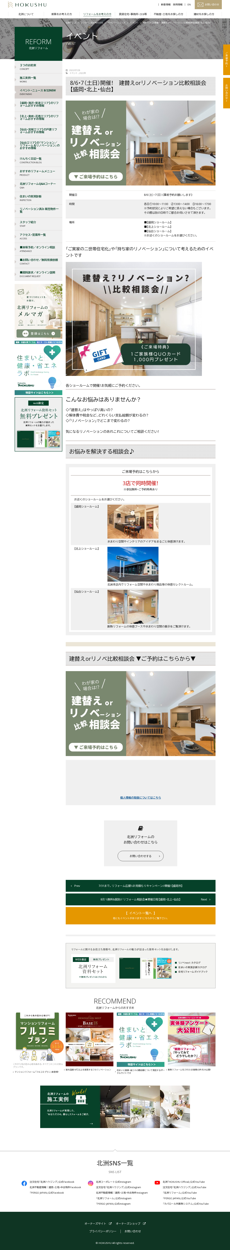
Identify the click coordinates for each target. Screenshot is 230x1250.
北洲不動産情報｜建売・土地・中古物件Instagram (122, 1192)
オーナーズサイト (95, 1224)
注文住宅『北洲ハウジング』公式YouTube (184, 1187)
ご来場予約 (226, 58)
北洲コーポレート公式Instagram (113, 1181)
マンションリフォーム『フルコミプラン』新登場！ (37, 1072)
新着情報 (166, 4)
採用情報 (178, 4)
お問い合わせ (226, 91)
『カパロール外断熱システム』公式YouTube (186, 1203)
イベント (134, 23)
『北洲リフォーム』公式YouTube (180, 1192)
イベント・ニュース (116, 23)
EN (189, 4)
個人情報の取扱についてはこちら (140, 798)
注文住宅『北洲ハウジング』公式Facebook (52, 1181)
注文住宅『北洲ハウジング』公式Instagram (118, 1187)
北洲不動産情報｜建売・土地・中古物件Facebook (55, 1187)
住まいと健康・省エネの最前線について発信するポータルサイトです (141, 1072)
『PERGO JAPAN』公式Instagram (113, 1203)
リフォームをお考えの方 (92, 23)
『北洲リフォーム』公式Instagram (113, 1198)
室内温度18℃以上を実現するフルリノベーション (88, 1069)
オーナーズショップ (128, 1224)
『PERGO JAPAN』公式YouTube (179, 1198)
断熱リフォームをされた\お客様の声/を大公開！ (189, 1069)
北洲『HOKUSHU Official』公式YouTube (184, 1181)
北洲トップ (71, 23)
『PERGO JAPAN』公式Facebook (47, 1192)
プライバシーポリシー (102, 1231)
